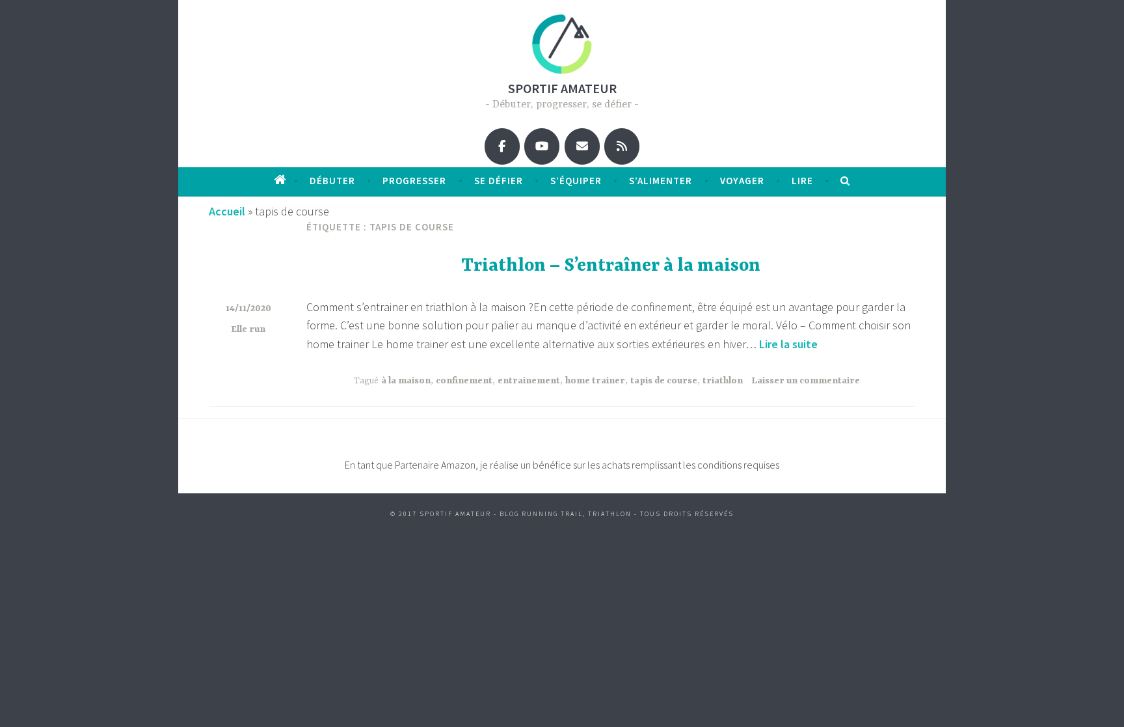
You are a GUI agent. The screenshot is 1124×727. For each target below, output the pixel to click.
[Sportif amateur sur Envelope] (582, 146)
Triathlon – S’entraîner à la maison (610, 266)
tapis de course (663, 381)
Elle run (248, 329)
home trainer (595, 381)
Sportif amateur (562, 88)
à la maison (406, 381)
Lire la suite (788, 343)
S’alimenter (660, 180)
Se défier (498, 180)
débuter (332, 180)
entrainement (529, 381)
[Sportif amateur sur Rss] (621, 146)
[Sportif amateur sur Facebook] (502, 146)
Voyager (742, 180)
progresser (414, 180)
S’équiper (576, 180)
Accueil (227, 211)
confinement (464, 381)
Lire (802, 180)
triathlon (722, 381)
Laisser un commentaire (805, 381)
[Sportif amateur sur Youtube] (541, 146)
